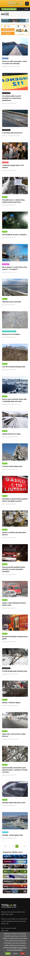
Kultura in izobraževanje (9, 331)
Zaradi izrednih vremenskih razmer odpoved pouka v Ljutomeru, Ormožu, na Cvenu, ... (15, 770)
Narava (5, 197)
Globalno (5, 832)
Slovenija (5, 58)
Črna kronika (6, 93)
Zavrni (22, 953)
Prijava (26, 9)
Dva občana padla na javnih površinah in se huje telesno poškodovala (11, 98)
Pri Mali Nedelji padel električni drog (14, 671)
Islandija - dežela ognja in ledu (12, 835)
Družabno (5, 162)
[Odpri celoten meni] (27, 3)
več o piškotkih (12, 947)
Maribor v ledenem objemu (11, 703)
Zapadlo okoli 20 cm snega (11, 434)
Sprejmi (7, 953)
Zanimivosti (6, 264)
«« (5, 846)
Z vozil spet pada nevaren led (12, 133)
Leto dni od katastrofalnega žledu (13, 367)
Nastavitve (15, 953)
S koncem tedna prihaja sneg (12, 466)
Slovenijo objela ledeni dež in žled (13, 803)
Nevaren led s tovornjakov (11, 334)
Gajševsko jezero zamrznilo (11, 302)
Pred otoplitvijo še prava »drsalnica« (14, 235)
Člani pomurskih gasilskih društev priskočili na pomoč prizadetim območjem (13, 569)
